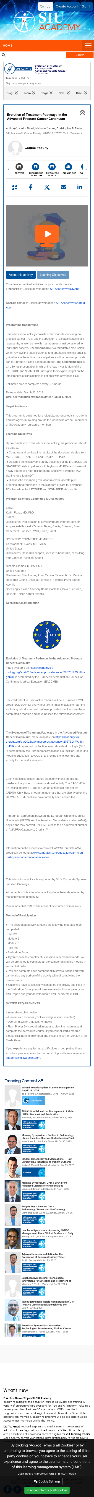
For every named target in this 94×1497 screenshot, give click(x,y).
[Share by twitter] (47, 187)
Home (8, 46)
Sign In (86, 6)
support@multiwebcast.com (23, 1057)
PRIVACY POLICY (66, 1473)
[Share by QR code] (14, 187)
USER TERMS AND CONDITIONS (36, 1473)
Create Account (67, 6)
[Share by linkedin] (79, 187)
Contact (45, 6)
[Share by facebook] (31, 187)
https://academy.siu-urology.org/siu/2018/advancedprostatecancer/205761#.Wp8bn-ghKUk (45, 672)
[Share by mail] (63, 187)
